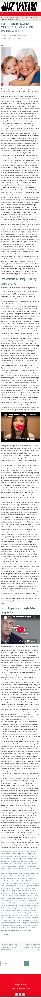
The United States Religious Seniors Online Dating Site (21, 917)
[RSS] (23, 993)
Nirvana (20, 987)
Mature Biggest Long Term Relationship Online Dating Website (9, 945)
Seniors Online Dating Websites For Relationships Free (18, 850)
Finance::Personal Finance (11, 17)
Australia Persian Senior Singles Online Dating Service (18, 865)
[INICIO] (1, 17)
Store (17, 979)
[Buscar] (26, 962)
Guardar (6, 934)
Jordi (5, 35)
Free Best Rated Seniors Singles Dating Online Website (18, 922)
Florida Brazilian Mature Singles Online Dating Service (18, 853)
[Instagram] (20, 993)
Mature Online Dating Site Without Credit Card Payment (19, 860)
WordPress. (27, 987)
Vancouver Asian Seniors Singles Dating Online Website (19, 855)
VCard (24, 979)
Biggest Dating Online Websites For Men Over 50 (31, 944)
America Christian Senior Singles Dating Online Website (19, 867)
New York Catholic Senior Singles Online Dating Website (19, 862)
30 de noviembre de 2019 (18, 35)
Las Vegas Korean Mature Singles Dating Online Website (19, 919)
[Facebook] (16, 993)
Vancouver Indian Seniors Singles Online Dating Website (19, 858)
